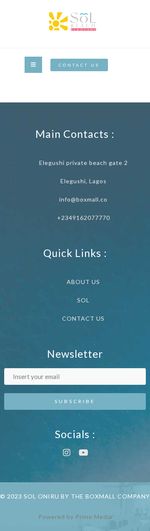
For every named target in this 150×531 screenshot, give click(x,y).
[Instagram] (66, 453)
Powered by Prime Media (75, 516)
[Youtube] (83, 453)
